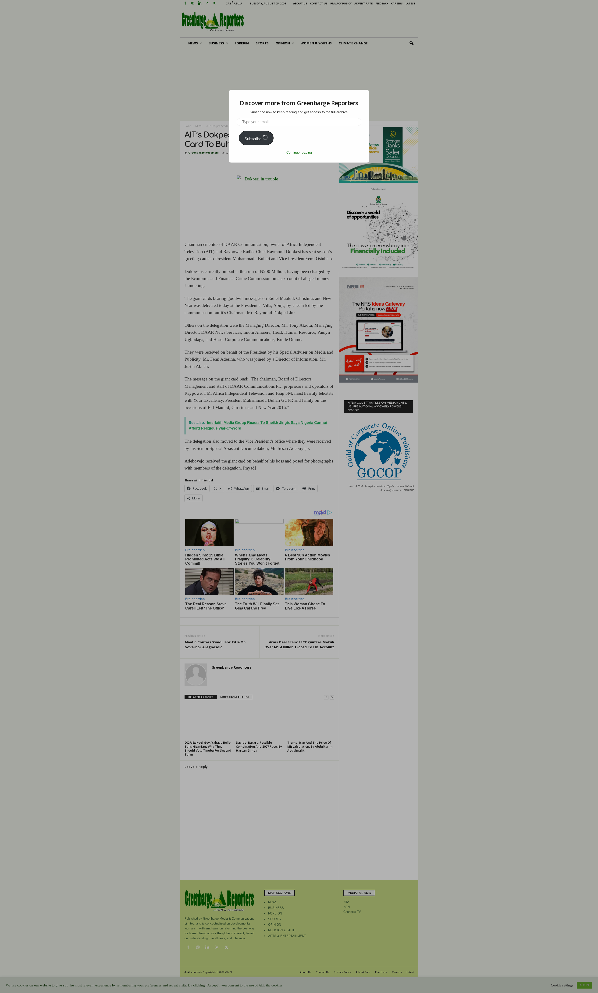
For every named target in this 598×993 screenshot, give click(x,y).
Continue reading (299, 152)
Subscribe (253, 139)
